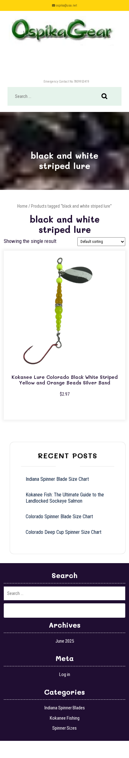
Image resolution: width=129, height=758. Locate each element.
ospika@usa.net (66, 5)
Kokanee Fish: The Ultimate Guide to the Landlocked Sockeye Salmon (65, 498)
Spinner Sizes (64, 728)
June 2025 (64, 641)
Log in (64, 674)
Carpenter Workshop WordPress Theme (47, 749)
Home (22, 206)
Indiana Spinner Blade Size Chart (57, 479)
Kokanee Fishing (65, 718)
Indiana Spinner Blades (64, 708)
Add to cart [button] (64, 409)
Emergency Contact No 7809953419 (66, 81)
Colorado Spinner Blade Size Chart (59, 516)
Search (107, 96)
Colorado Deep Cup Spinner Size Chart (63, 532)
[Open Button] (64, 66)
